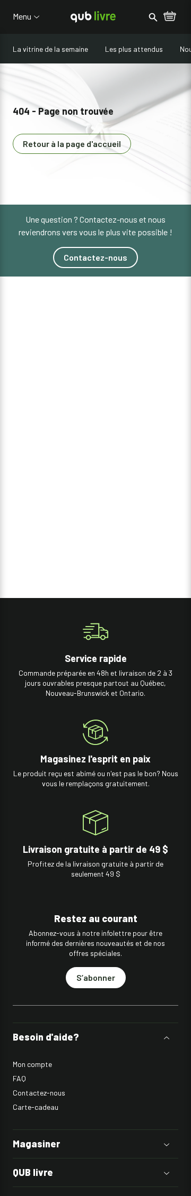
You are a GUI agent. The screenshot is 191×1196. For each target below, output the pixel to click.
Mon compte (32, 1064)
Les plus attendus (134, 48)
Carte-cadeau (35, 1106)
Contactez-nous (95, 257)
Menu (22, 16)
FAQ (19, 1078)
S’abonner (95, 977)
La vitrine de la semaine (50, 48)
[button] (95, 1037)
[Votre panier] (169, 16)
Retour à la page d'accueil (72, 144)
